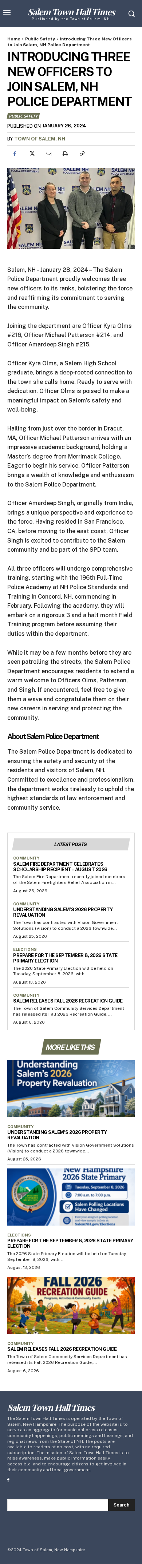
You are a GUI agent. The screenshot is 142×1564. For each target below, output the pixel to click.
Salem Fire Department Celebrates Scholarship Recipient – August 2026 (60, 866)
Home (13, 38)
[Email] (48, 154)
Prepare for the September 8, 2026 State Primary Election (65, 958)
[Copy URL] (81, 154)
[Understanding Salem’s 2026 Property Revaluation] (71, 1089)
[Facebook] (14, 154)
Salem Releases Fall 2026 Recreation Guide (68, 1001)
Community (26, 858)
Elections (25, 949)
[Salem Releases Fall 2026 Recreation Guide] (71, 1305)
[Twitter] (31, 154)
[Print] (65, 154)
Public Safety (40, 38)
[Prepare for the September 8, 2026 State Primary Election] (71, 1197)
